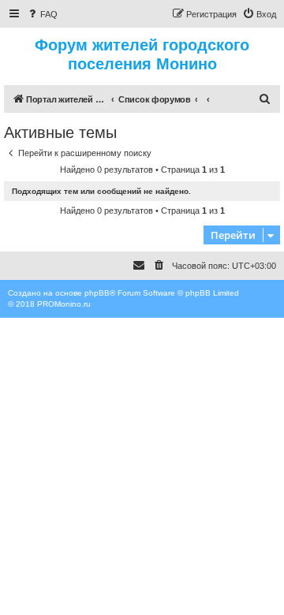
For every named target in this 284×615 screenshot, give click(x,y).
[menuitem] (42, 14)
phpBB (97, 293)
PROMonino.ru (64, 304)
